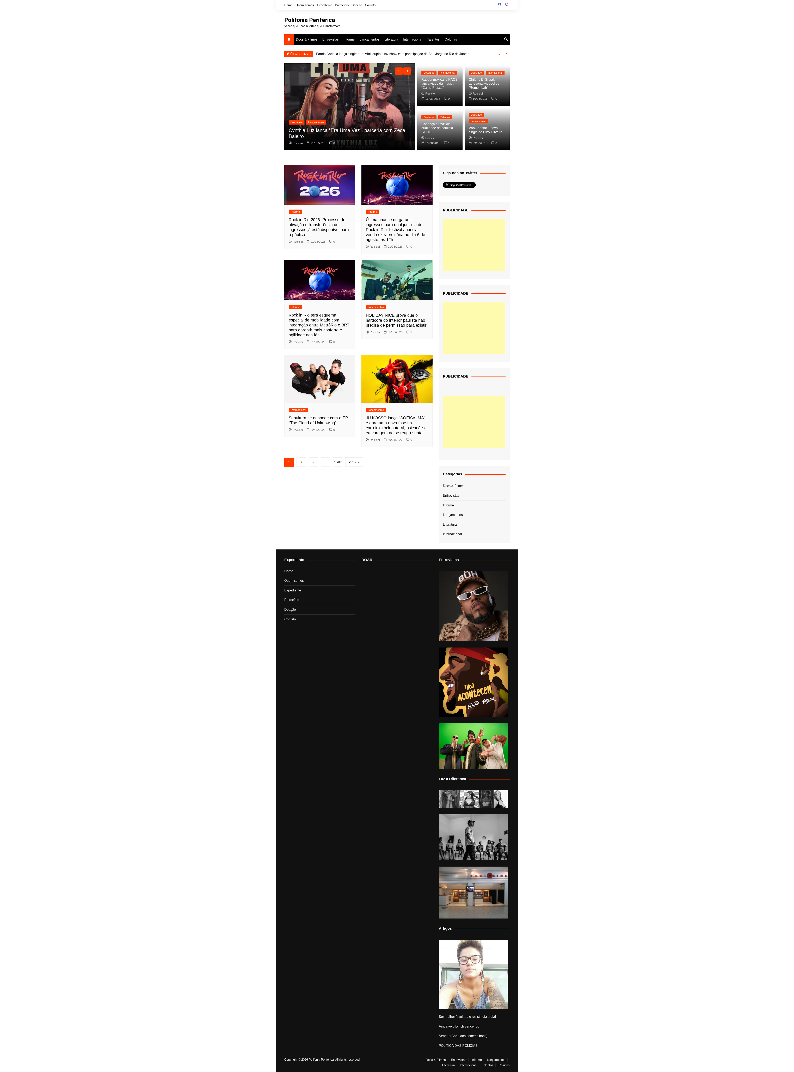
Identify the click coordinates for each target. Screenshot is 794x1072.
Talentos (433, 39)
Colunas (451, 39)
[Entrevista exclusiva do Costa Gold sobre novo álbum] (473, 746)
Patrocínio (342, 5)
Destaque (296, 116)
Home (288, 5)
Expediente (324, 5)
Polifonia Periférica (309, 20)
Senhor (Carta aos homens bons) (463, 1036)
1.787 (338, 462)
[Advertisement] (474, 245)
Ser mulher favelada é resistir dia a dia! (467, 1016)
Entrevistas (330, 39)
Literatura (391, 39)
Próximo (354, 462)
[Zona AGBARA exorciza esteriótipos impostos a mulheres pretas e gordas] (473, 799)
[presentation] (499, 54)
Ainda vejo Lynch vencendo (459, 1026)
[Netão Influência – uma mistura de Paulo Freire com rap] (473, 837)
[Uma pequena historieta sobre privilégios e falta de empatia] (473, 974)
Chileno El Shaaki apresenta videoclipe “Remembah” (484, 83)
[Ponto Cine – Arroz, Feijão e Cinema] (473, 893)
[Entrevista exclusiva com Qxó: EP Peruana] (473, 606)
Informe (349, 39)
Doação (357, 5)
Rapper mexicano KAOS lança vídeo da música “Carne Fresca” (439, 83)
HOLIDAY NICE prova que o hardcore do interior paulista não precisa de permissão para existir (396, 320)
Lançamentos (369, 39)
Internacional (412, 39)
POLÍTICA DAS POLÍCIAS (458, 1045)
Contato (370, 5)
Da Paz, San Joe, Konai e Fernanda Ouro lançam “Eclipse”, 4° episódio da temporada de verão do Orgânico (342, 130)
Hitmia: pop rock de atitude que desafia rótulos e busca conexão (363, 54)
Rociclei (297, 143)
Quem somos (304, 5)
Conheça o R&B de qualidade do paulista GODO (437, 128)
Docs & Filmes (306, 39)
